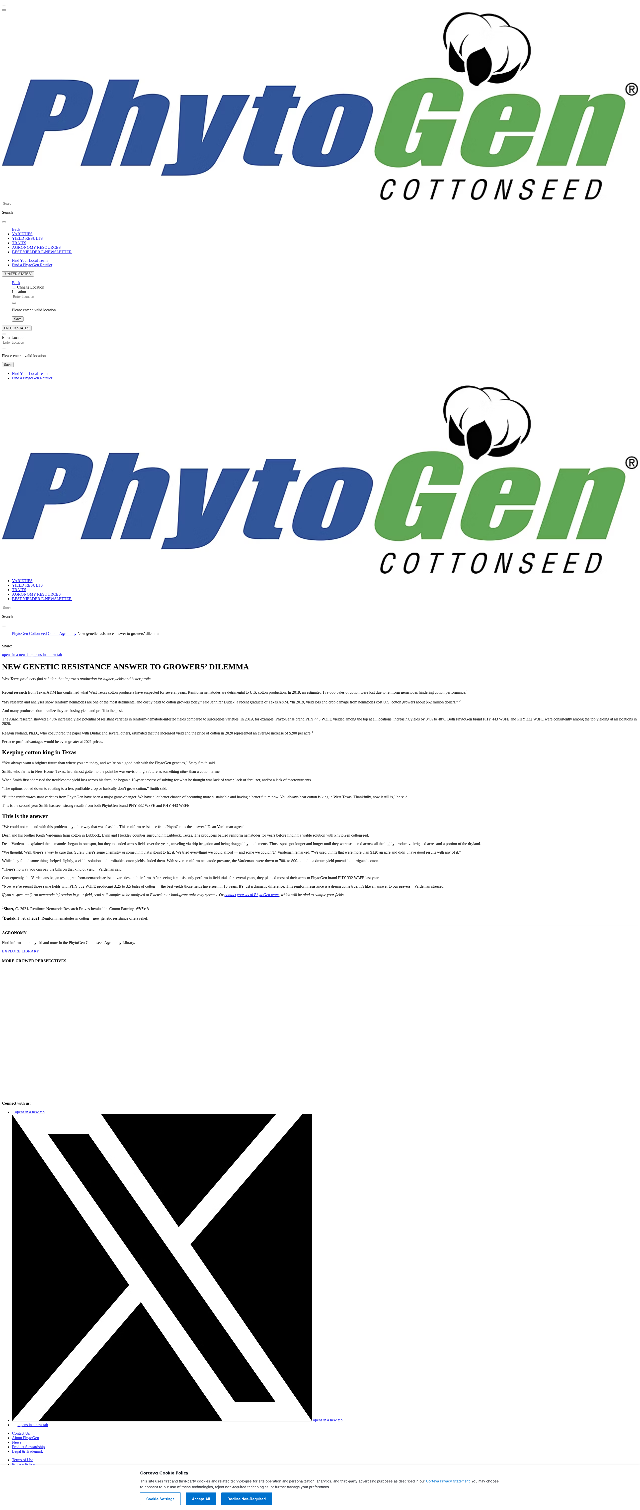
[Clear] (14, 303)
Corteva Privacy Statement (448, 1481)
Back (16, 229)
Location (19, 292)
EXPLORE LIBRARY (21, 951)
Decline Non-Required (247, 1499)
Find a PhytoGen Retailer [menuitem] (32, 265)
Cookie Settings (160, 1499)
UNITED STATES (17, 328)
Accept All (201, 1499)
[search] (4, 222)
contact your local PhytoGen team (251, 895)
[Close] (14, 288)
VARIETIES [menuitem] (22, 234)
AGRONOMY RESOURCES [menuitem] (36, 247)
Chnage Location (30, 287)
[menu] (4, 5)
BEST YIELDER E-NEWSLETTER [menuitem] (42, 252)
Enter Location (14, 337)
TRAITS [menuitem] (19, 243)
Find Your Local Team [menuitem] (30, 260)
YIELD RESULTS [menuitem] (27, 238)
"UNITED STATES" (18, 274)
